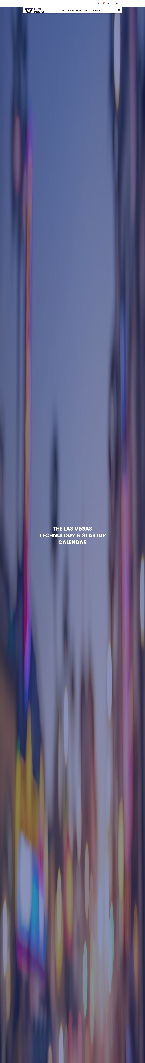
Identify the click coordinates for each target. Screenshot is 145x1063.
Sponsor (78, 10)
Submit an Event (117, 5)
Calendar (61, 10)
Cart (103, 4)
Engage (86, 10)
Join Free (108, 5)
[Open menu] (118, 10)
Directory (71, 10)
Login (99, 5)
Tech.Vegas (34, 10)
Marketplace (96, 10)
